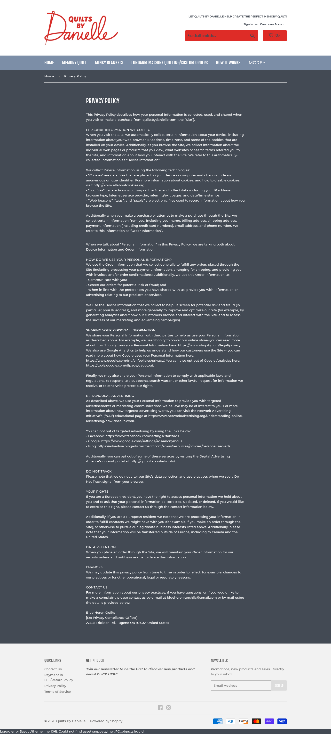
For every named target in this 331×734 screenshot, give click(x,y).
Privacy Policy (55, 686)
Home (49, 62)
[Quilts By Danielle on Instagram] (168, 708)
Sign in (248, 24)
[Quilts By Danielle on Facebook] (160, 708)
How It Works (228, 62)
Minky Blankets (109, 62)
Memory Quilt (74, 62)
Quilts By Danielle (71, 721)
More (255, 62)
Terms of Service (57, 691)
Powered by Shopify (106, 721)
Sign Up (279, 685)
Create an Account (273, 24)
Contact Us (53, 669)
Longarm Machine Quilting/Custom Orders (169, 62)
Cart (278, 35)
